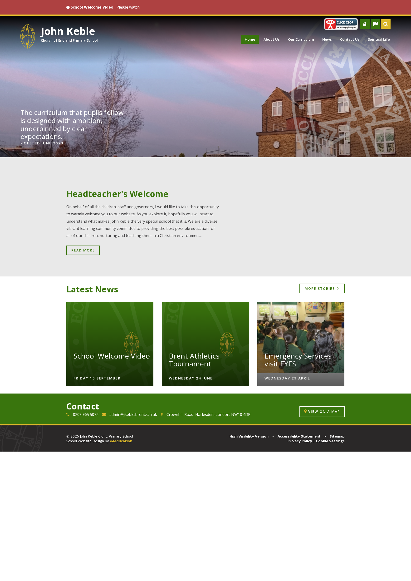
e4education (121, 440)
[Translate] (375, 24)
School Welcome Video (111, 356)
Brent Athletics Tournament (194, 360)
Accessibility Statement (299, 436)
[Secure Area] (365, 24)
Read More (83, 250)
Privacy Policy (300, 440)
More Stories (320, 288)
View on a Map (324, 411)
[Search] (386, 24)
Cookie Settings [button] (330, 440)
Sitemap (337, 436)
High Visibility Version (249, 436)
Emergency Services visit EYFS (298, 360)
